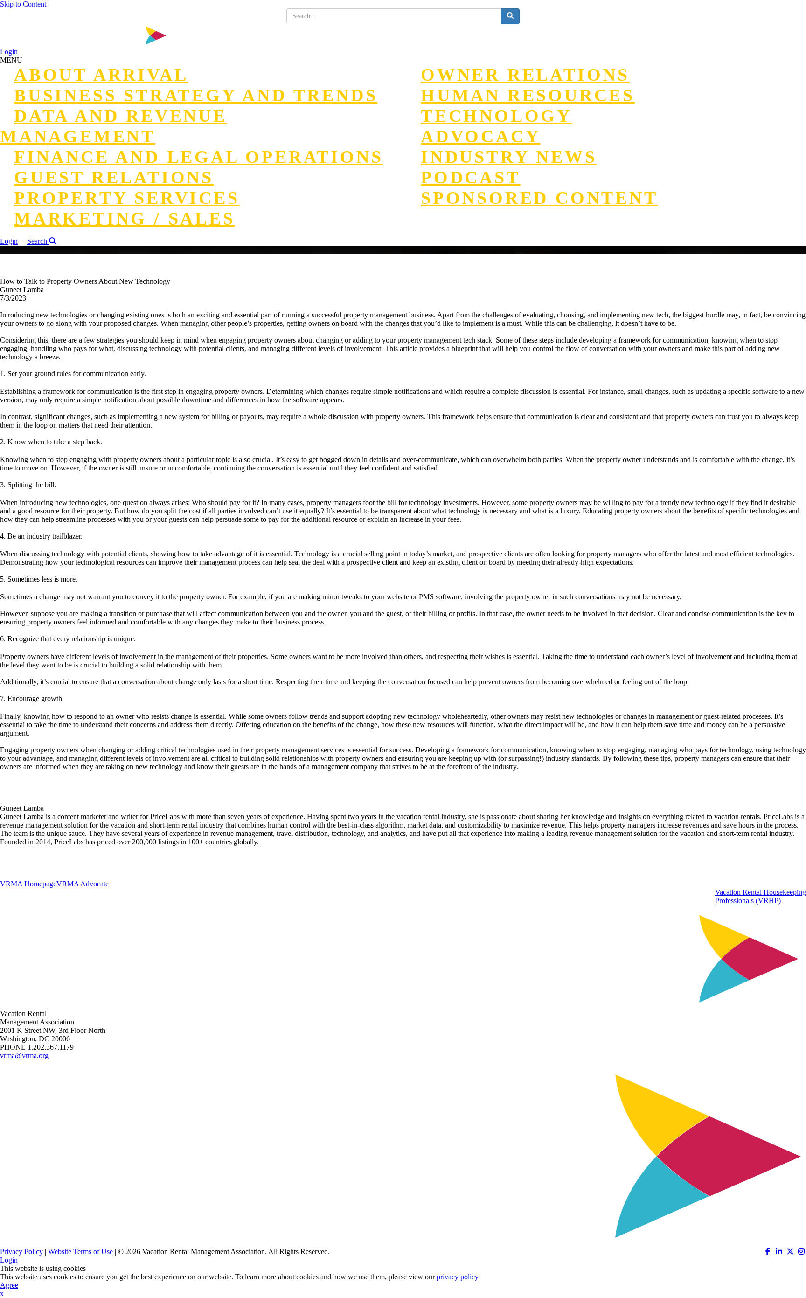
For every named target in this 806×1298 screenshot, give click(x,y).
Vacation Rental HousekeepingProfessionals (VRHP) (760, 896)
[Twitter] (790, 1252)
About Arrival (101, 74)
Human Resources (528, 95)
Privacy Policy (21, 1252)
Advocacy (480, 136)
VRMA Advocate (82, 884)
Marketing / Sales (124, 218)
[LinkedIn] (779, 1252)
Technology (496, 116)
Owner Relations (525, 74)
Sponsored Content (539, 198)
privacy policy (457, 1277)
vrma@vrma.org (24, 1055)
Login (9, 52)
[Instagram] (801, 1252)
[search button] (510, 16)
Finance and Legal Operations (198, 157)
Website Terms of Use (80, 1252)
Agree (9, 1285)
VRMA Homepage (28, 884)
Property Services (127, 198)
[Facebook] (767, 1252)
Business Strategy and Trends (195, 95)
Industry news (509, 157)
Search (38, 241)
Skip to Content (23, 4)
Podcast (471, 177)
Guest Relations (114, 177)
